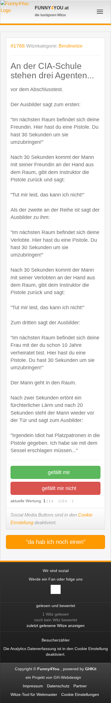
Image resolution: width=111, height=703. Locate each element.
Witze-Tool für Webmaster (34, 694)
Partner (80, 686)
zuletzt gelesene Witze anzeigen (55, 625)
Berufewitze (71, 46)
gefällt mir (58, 472)
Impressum (33, 686)
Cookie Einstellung (91, 648)
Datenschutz (58, 686)
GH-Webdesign (68, 677)
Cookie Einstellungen (80, 694)
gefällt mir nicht (58, 488)
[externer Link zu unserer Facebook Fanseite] (56, 589)
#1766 (18, 46)
